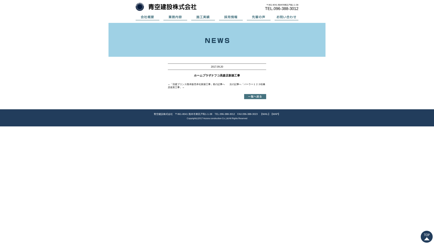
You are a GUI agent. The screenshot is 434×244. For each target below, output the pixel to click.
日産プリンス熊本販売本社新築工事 (192, 84)
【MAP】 (275, 114)
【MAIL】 (265, 114)
